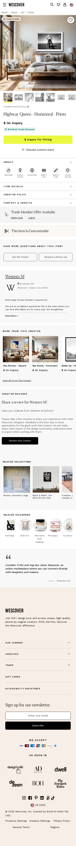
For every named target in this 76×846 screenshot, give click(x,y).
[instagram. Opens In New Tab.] (24, 798)
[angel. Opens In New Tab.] (48, 798)
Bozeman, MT (27, 284)
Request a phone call (56, 257)
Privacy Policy (62, 820)
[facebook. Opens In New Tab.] (30, 798)
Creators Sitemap (39, 820)
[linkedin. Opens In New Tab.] (42, 798)
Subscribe (38, 725)
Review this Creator (20, 440)
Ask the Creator (20, 257)
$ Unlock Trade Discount (21, 129)
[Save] (71, 20)
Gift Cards (13, 677)
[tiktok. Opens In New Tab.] (53, 798)
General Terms (21, 827)
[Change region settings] (71, 5)
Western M (14, 276)
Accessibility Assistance (22, 689)
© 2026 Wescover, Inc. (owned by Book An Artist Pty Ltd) (36, 813)
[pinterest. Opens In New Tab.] (36, 798)
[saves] (58, 4)
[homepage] (16, 4)
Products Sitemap (16, 820)
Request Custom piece (40, 149)
